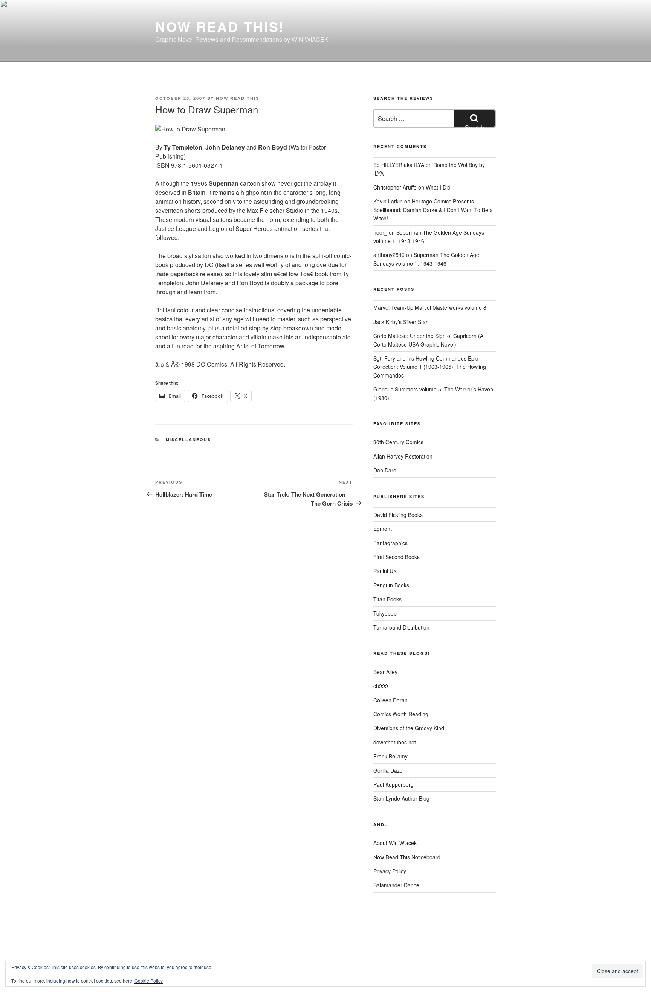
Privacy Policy (389, 871)
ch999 (380, 685)
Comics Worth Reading (400, 714)
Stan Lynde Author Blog (401, 798)
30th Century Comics (398, 442)
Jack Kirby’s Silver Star (400, 322)
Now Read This (237, 98)
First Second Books (396, 557)
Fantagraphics (390, 543)
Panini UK (385, 571)
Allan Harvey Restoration (402, 456)
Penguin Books (391, 585)
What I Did (438, 187)
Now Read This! (219, 26)
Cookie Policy (148, 980)
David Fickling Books (398, 514)
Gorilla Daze (388, 770)
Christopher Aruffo (395, 187)
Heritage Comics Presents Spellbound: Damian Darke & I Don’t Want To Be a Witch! (433, 209)
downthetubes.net (394, 742)
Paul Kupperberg (393, 784)
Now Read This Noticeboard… (409, 857)
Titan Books (387, 599)
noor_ (380, 232)
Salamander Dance (396, 885)
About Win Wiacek (395, 843)
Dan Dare (384, 470)
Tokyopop (385, 613)
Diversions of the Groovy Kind (408, 728)
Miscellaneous (188, 439)
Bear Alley (385, 672)
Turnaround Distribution (401, 627)
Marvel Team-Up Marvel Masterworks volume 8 (429, 307)
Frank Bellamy (390, 756)
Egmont (382, 528)
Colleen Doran (390, 700)
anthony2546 (389, 254)
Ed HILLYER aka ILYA (398, 164)
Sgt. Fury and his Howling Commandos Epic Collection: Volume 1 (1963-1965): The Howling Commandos (429, 367)
